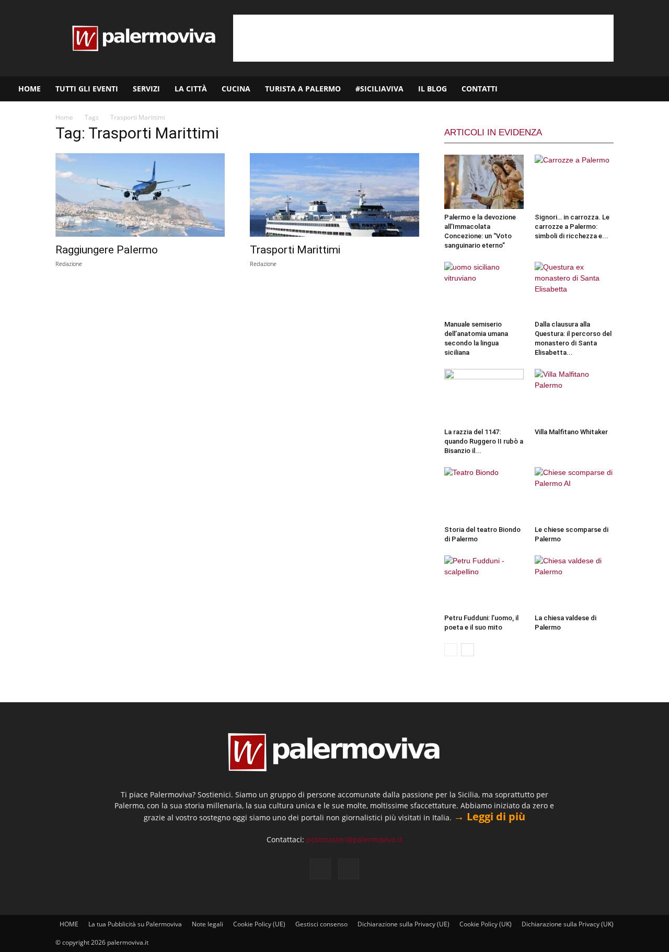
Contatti (480, 89)
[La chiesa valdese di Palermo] (574, 582)
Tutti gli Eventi (86, 89)
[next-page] (467, 649)
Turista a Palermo (303, 89)
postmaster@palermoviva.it (354, 839)
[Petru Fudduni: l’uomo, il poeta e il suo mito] (484, 582)
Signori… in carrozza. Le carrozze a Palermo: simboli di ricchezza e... (572, 226)
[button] (656, 90)
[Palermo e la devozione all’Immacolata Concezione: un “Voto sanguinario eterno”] (484, 182)
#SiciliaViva (379, 89)
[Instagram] (628, 88)
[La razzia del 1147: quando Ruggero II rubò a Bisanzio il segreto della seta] (484, 396)
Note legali (207, 924)
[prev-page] (450, 649)
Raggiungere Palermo (106, 249)
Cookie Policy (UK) (485, 924)
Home (64, 117)
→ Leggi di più (489, 816)
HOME (29, 89)
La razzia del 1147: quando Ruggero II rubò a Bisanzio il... (483, 441)
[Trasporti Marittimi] (334, 195)
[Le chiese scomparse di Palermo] (574, 494)
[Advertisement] (423, 38)
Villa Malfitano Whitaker (571, 432)
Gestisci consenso (321, 924)
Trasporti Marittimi (295, 249)
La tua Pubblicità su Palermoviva (135, 924)
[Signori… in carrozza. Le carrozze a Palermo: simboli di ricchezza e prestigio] (574, 182)
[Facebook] (610, 88)
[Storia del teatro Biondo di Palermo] (484, 494)
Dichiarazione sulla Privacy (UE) (403, 924)
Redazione (68, 264)
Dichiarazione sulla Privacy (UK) (568, 924)
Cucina (236, 89)
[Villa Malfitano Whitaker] (574, 396)
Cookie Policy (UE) (259, 924)
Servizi (146, 89)
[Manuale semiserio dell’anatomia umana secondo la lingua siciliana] (484, 289)
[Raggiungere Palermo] (140, 195)
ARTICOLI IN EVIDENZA (493, 132)
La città (191, 89)
